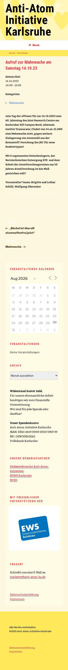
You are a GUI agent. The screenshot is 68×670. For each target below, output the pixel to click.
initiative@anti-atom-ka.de (27, 577)
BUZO (13, 480)
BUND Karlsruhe (21, 475)
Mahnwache (16, 102)
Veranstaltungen (22, 53)
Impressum (17, 599)
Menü (35, 45)
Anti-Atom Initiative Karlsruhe (29, 20)
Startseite (12, 53)
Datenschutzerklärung (24, 594)
